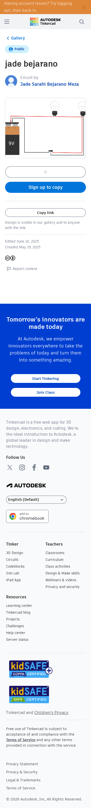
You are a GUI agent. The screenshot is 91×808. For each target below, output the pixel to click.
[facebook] (34, 467)
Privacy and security (63, 586)
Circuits (12, 559)
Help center (15, 632)
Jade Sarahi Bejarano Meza (49, 84)
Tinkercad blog (18, 612)
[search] (81, 21)
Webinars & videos (61, 579)
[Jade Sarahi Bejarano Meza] (11, 81)
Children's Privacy (51, 712)
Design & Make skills (63, 573)
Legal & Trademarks (23, 780)
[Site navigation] (7, 21)
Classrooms (55, 552)
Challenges (15, 626)
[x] (10, 467)
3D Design (14, 552)
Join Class (45, 392)
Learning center (19, 605)
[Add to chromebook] (27, 516)
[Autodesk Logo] (26, 486)
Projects (13, 619)
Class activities (58, 566)
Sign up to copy (46, 187)
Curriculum (54, 559)
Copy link (45, 212)
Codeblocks (15, 566)
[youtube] (46, 467)
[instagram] (22, 467)
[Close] (84, 7)
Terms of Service (20, 739)
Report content (25, 268)
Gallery (18, 38)
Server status (17, 639)
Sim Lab (12, 573)
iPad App (13, 579)
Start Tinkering (45, 378)
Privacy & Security (22, 772)
